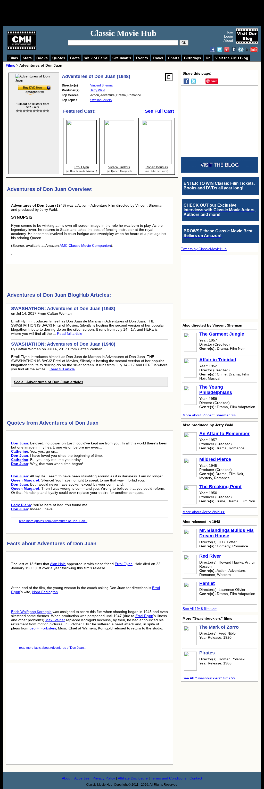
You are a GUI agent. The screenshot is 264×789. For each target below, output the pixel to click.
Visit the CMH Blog (231, 58)
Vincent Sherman (102, 85)
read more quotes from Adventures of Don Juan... (53, 521)
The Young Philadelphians (215, 389)
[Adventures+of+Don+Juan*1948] (34, 86)
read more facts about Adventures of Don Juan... (52, 648)
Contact (195, 778)
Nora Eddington (45, 592)
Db (208, 58)
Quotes (58, 58)
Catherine (19, 451)
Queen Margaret (25, 480)
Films (13, 58)
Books (42, 58)
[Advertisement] (138, 12)
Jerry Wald (97, 90)
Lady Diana (21, 505)
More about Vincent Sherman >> (209, 415)
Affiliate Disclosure (133, 778)
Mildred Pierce (215, 459)
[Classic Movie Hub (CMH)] (21, 49)
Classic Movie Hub (123, 33)
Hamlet (207, 583)
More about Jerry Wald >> (204, 512)
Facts (75, 58)
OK (184, 43)
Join (229, 32)
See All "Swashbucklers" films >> (209, 678)
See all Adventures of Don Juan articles (48, 382)
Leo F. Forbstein (42, 628)
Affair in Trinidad (217, 359)
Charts (173, 58)
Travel (158, 58)
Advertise (81, 778)
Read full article (69, 333)
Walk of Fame (96, 58)
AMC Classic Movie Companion (85, 245)
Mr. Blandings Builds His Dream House (226, 533)
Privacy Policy (104, 778)
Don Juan (19, 443)
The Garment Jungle (221, 334)
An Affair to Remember (224, 433)
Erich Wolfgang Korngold (31, 612)
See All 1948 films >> (200, 609)
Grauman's (121, 58)
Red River (210, 556)
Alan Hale (58, 564)
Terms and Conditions (168, 778)
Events (142, 58)
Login (228, 36)
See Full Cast (159, 111)
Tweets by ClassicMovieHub (204, 249)
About (228, 40)
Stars (27, 58)
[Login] (32, 111)
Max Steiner (55, 620)
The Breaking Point (220, 486)
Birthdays (192, 58)
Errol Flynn (124, 564)
